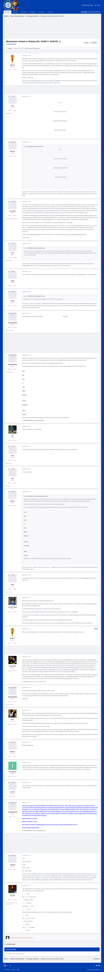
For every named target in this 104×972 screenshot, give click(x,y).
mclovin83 (12, 211)
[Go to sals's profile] (12, 429)
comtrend (12, 865)
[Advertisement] (52, 28)
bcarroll (12, 792)
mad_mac (12, 895)
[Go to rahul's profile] (12, 100)
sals (12, 435)
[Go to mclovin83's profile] (12, 205)
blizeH (12, 281)
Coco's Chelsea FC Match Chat (32, 48)
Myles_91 (10, 48)
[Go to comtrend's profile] (12, 859)
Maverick (12, 151)
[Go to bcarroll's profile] (12, 786)
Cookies (13, 969)
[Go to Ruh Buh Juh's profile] (12, 660)
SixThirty (12, 751)
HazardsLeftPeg (12, 323)
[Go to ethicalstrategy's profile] (12, 601)
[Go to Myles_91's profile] (7, 48)
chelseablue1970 (12, 812)
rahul (12, 106)
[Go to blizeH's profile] (12, 275)
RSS (19, 969)
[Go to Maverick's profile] (12, 145)
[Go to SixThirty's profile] (12, 746)
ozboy (12, 719)
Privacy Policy (7, 969)
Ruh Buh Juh (12, 666)
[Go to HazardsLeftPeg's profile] (12, 317)
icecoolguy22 (12, 772)
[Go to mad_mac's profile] (12, 889)
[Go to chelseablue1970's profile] (12, 806)
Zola (12, 478)
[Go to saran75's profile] (12, 495)
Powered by (93, 969)
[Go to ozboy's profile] (12, 713)
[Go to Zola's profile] (12, 472)
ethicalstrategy (12, 607)
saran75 (12, 501)
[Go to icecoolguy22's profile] (12, 766)
